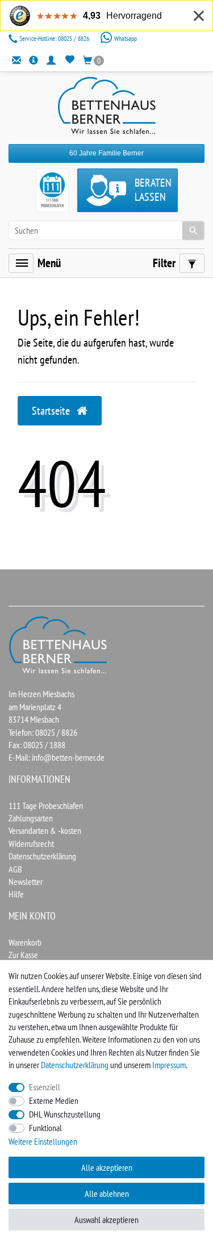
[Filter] (191, 263)
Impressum (169, 1064)
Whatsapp (124, 38)
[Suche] (193, 230)
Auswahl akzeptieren (106, 1219)
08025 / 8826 (55, 38)
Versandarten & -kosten (45, 830)
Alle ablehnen (107, 1193)
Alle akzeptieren (106, 1167)
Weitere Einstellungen (43, 1141)
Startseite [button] (52, 410)
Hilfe (16, 894)
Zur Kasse (23, 954)
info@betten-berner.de (68, 757)
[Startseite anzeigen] (58, 644)
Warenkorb (25, 942)
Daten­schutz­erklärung (74, 1064)
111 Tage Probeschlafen (46, 805)
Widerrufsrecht (31, 843)
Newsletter (26, 881)
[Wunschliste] (69, 59)
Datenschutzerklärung (42, 856)
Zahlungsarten (31, 818)
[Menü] (21, 263)
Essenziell (44, 1087)
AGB (15, 869)
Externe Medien (53, 1100)
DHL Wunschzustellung (65, 1114)
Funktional (45, 1127)
